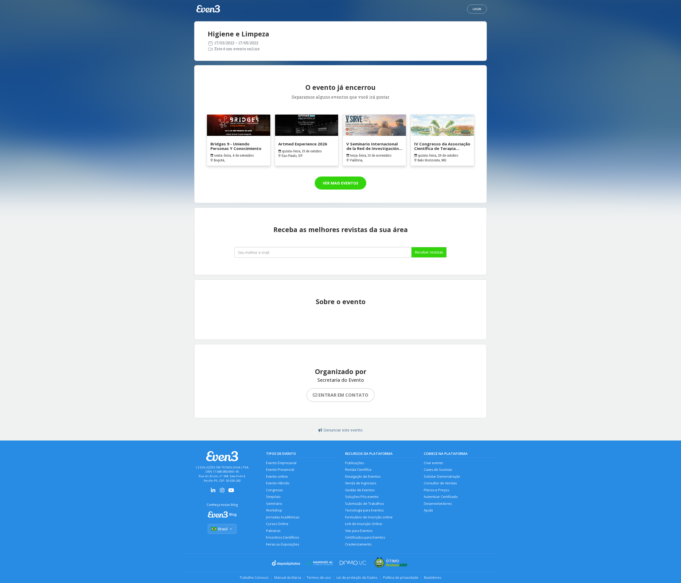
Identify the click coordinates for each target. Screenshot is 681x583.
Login (477, 9)
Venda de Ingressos (360, 483)
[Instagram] (222, 491)
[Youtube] (231, 491)
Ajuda (428, 510)
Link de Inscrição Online (363, 524)
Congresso (274, 490)
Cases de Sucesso (438, 469)
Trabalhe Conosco (254, 577)
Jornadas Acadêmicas (282, 517)
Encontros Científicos (282, 537)
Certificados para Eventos (365, 537)
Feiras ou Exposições (282, 544)
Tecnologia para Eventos (364, 510)
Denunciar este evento (343, 430)
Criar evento (433, 463)
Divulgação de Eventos (362, 476)
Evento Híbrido (277, 483)
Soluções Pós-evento (362, 496)
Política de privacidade (400, 577)
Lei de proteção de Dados (357, 577)
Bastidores (432, 577)
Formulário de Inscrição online (369, 517)
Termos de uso (319, 577)
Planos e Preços (436, 490)
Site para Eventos (358, 531)
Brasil (222, 528)
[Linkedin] (213, 491)
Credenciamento (358, 544)
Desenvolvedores (438, 503)
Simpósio (273, 496)
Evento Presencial (280, 469)
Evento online (277, 476)
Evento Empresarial (281, 463)
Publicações (354, 463)
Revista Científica (358, 469)
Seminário (274, 503)
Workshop (274, 510)
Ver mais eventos (340, 183)
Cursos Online (277, 524)
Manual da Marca (287, 577)
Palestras (273, 531)
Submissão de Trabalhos (364, 503)
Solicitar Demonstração (442, 476)
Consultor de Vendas (440, 483)
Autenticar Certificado (441, 496)
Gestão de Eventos (360, 490)
